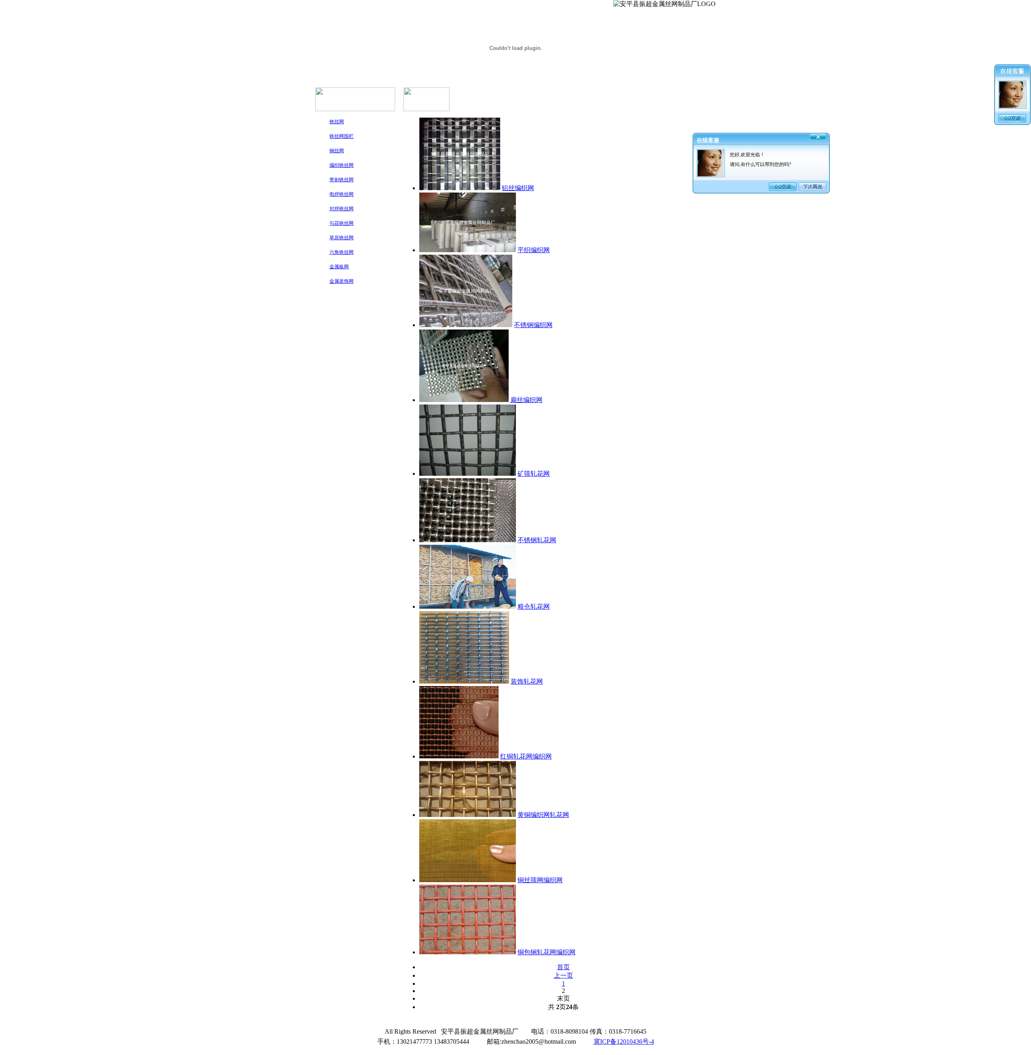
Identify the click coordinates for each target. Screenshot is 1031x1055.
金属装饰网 (341, 281)
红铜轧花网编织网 (526, 756)
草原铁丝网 (341, 237)
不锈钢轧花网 (537, 540)
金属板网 (339, 266)
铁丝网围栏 (341, 136)
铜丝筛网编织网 (540, 880)
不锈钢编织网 (533, 324)
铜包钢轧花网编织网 (547, 952)
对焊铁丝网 (341, 208)
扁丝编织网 (526, 399)
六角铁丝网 (341, 252)
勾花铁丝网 (341, 223)
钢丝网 (336, 150)
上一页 (563, 975)
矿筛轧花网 (534, 473)
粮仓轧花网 (534, 606)
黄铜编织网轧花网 (543, 814)
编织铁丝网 (341, 165)
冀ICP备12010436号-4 (624, 1041)
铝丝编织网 (518, 187)
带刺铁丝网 (341, 179)
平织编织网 (534, 250)
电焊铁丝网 (341, 194)
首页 (563, 967)
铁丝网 (336, 121)
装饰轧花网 (527, 681)
